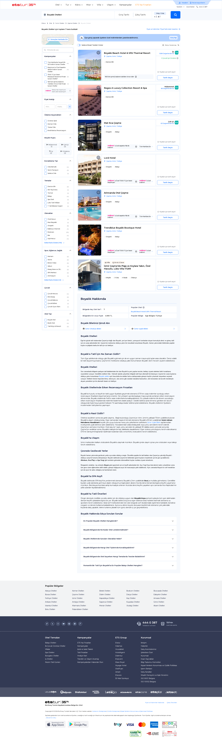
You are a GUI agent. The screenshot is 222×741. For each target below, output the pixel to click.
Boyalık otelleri (104, 376)
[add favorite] (98, 52)
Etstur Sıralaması (170, 45)
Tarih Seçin (168, 78)
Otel (50, 23)
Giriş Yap (173, 38)
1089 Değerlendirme (166, 53)
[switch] (78, 45)
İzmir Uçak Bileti (141, 329)
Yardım (179, 7)
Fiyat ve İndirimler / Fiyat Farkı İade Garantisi (162, 29)
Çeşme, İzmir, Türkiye (114, 56)
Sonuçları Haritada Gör (59, 39)
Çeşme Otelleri (72, 23)
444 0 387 (203, 7)
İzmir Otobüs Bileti (93, 329)
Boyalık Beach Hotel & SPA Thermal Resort (146, 311)
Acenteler (190, 7)
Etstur (44, 23)
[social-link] (47, 624)
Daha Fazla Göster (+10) (53, 243)
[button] (175, 15)
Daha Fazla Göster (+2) (52, 280)
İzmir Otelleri (59, 23)
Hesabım (185, 3)
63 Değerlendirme (167, 123)
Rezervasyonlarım (198, 3)
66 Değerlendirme (167, 88)
